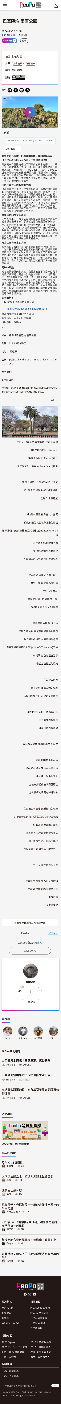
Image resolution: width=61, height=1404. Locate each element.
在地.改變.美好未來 (40, 1352)
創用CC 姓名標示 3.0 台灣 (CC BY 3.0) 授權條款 (19, 77)
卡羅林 (10, 1166)
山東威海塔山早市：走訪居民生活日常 (26, 1075)
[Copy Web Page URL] (27, 90)
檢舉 (24, 41)
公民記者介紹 (37, 1323)
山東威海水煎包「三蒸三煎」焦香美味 (26, 1060)
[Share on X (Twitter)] (15, 90)
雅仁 (53, 1038)
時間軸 (5, 1318)
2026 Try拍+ (8, 1342)
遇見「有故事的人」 (41, 1357)
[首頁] (30, 5)
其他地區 (17, 56)
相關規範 (6, 1313)
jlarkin (7, 1038)
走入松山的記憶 (12, 1162)
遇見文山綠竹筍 (12, 1190)
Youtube (35, 1294)
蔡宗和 (10, 1229)
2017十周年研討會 (40, 1347)
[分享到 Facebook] (10, 90)
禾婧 (9, 1180)
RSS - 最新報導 (10, 1370)
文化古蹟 (17, 63)
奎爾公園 (17, 70)
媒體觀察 (30, 63)
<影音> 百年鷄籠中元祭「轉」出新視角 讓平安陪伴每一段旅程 (30, 1223)
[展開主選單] (5, 6)
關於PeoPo (8, 1308)
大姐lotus (23, 1038)
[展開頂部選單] (56, 6)
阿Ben (30, 981)
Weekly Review (10, 1323)
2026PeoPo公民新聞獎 (15, 1144)
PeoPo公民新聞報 (40, 1308)
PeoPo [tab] (25, 933)
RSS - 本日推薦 (10, 1375)
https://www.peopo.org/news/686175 (27, 309)
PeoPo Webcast (39, 1313)
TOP (55, 1385)
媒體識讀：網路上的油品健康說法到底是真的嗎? (30, 1255)
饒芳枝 (10, 1260)
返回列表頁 (30, 950)
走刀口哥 (38, 1038)
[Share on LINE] (21, 90)
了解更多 (30, 1002)
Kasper (10, 1243)
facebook (25, 1294)
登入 (39, 942)
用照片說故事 (9, 1357)
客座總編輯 (36, 1327)
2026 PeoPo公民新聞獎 (15, 1347)
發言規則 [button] (53, 933)
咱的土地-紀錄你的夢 (13, 1352)
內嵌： (7, 132)
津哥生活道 (12, 1211)
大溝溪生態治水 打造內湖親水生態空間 (27, 1176)
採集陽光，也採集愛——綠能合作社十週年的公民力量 (30, 1206)
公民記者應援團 (38, 1318)
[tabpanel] (30, 943)
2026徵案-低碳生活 (40, 1342)
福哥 (9, 1194)
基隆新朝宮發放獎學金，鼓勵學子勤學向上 (29, 1240)
